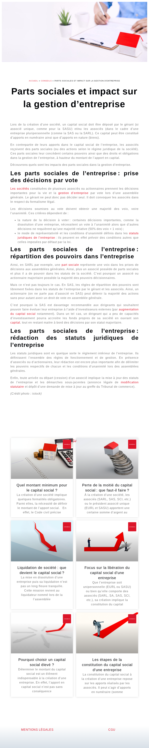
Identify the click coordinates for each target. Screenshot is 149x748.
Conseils (46, 81)
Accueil (33, 81)
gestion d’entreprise (73, 193)
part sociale (70, 264)
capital (15, 322)
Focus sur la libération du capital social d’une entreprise (107, 572)
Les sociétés (19, 188)
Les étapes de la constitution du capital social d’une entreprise (107, 665)
